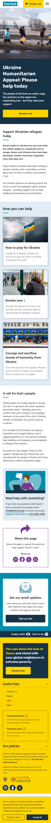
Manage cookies (14, 817)
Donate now (25, 113)
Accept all (37, 817)
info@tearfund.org (15, 510)
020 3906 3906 (37, 514)
